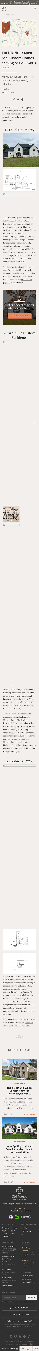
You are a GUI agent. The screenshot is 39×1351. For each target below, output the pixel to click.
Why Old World (26, 1231)
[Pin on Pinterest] (22, 100)
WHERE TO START (9, 1349)
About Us (24, 1228)
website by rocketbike (22, 1344)
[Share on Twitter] (18, 100)
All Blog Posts (9, 14)
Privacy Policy (10, 1344)
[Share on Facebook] (14, 100)
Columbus (14, 1228)
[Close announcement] (37, 2)
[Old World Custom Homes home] (19, 1193)
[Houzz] (19, 1336)
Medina (13, 1231)
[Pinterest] (24, 1336)
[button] (35, 1348)
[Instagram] (15, 1336)
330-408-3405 (26, 1321)
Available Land (27, 1279)
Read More (29, 1114)
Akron (4, 1231)
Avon (12, 1234)
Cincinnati (5, 1236)
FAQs (22, 1234)
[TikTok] (28, 1336)
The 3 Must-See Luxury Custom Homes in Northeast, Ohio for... (19, 1090)
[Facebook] (11, 1336)
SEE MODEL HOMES (19, 315)
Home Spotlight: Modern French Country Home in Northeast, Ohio (19, 1149)
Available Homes (27, 1276)
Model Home (26, 279)
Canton (4, 1234)
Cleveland (5, 1228)
